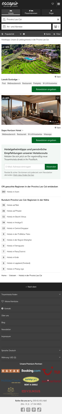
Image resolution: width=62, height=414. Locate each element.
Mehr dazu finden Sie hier (23, 175)
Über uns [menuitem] (5, 315)
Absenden (51, 166)
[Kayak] (10, 371)
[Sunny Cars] (31, 381)
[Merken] (58, 47)
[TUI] (51, 371)
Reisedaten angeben (46, 89)
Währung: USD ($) (8, 357)
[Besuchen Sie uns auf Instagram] (28, 410)
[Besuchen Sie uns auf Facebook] (23, 410)
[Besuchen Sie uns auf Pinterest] (34, 410)
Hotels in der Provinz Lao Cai (30, 275)
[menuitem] (31, 301)
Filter (58, 34)
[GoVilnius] (31, 391)
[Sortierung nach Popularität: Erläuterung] (24, 34)
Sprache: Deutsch (8, 350)
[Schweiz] (51, 381)
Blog (3, 322)
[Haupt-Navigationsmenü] (59, 4)
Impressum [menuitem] (6, 336)
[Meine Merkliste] (52, 4)
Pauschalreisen (31, 13)
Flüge (51, 13)
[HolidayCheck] (10, 381)
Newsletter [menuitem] (6, 329)
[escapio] (10, 4)
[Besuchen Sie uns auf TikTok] (39, 410)
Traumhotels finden (9, 294)
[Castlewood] (10, 391)
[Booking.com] (31, 371)
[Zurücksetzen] (58, 19)
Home (3, 275)
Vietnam (12, 275)
